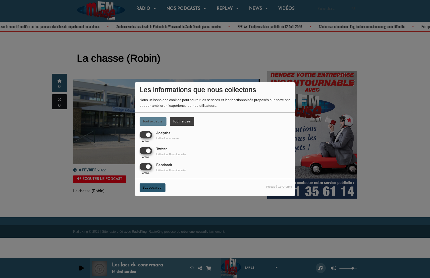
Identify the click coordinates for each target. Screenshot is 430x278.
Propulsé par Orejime (279, 186)
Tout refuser (182, 121)
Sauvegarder (152, 187)
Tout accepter (153, 121)
